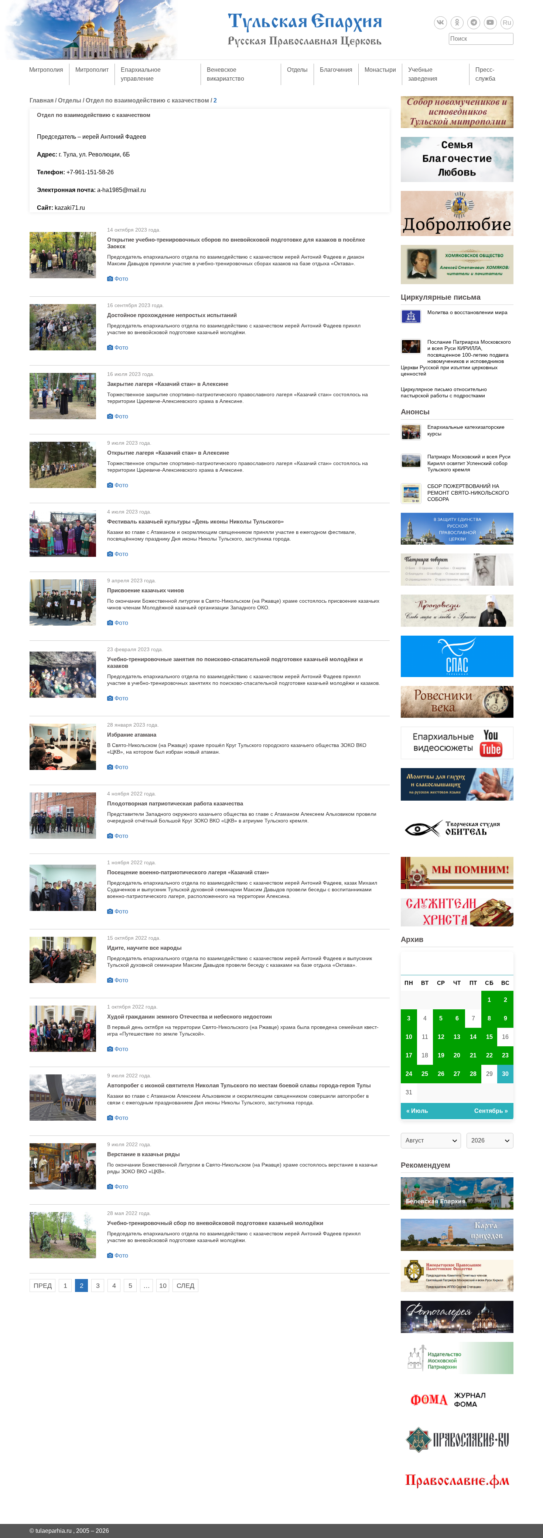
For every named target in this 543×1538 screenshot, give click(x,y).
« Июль (417, 1111)
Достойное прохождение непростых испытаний (172, 315)
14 (473, 1037)
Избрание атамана (131, 734)
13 (457, 1037)
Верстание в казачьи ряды (143, 1154)
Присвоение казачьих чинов (145, 590)
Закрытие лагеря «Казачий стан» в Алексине (167, 384)
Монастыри (380, 70)
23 (505, 1055)
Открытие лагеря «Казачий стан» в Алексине (168, 453)
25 (424, 1074)
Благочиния (336, 70)
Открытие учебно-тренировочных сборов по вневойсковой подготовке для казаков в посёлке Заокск (236, 242)
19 (441, 1055)
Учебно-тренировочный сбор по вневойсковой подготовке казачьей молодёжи (215, 1223)
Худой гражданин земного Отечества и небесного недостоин (189, 1016)
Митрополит (92, 70)
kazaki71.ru (70, 208)
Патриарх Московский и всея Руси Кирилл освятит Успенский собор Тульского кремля (468, 463)
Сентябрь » (491, 1111)
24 (409, 1074)
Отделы (297, 70)
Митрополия (46, 70)
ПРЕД (43, 1285)
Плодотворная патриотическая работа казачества (175, 803)
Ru (507, 22)
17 (409, 1055)
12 (441, 1037)
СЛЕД (185, 1285)
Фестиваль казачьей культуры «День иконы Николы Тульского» (195, 521)
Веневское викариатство (225, 74)
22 (489, 1055)
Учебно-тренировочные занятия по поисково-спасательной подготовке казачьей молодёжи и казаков (235, 662)
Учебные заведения (422, 74)
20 (457, 1055)
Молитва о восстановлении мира (467, 312)
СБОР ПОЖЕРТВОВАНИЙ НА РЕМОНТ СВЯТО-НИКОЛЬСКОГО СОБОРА (468, 492)
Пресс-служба (485, 74)
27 (457, 1074)
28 (473, 1074)
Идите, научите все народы (144, 948)
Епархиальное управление (141, 74)
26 (441, 1074)
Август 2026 (457, 963)
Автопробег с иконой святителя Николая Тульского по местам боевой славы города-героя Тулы (239, 1085)
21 (473, 1055)
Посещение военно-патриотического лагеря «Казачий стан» (188, 872)
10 (163, 1285)
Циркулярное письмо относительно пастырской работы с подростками (444, 392)
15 (489, 1037)
